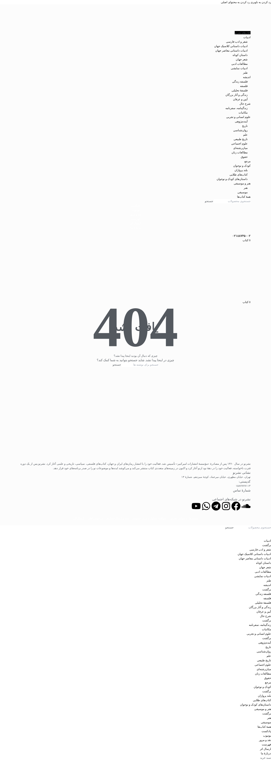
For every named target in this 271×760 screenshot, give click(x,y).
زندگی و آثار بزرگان (236, 94)
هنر (246, 187)
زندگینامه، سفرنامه (236, 108)
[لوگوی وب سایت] (135, 17)
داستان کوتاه (240, 55)
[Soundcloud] (246, 506)
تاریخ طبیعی (241, 139)
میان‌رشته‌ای (240, 148)
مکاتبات (243, 112)
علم (245, 134)
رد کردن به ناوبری (260, 2)
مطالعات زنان (240, 152)
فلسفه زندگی (240, 81)
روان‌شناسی (240, 130)
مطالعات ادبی (239, 63)
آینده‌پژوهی (241, 121)
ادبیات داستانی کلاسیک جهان (231, 46)
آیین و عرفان (240, 99)
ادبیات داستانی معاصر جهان (231, 50)
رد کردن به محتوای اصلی (235, 2)
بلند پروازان (241, 170)
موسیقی (242, 192)
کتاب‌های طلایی (239, 174)
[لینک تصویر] (135, 416)
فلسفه (244, 86)
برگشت (266, 545)
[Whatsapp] (206, 506)
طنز (245, 72)
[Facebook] (236, 506)
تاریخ (245, 125)
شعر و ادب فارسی (237, 41)
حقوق (244, 156)
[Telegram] (216, 506)
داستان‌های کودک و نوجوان (232, 179)
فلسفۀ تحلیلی (240, 90)
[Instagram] (226, 506)
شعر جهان (242, 59)
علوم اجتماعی (239, 143)
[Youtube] (196, 506)
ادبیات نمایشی (239, 68)
